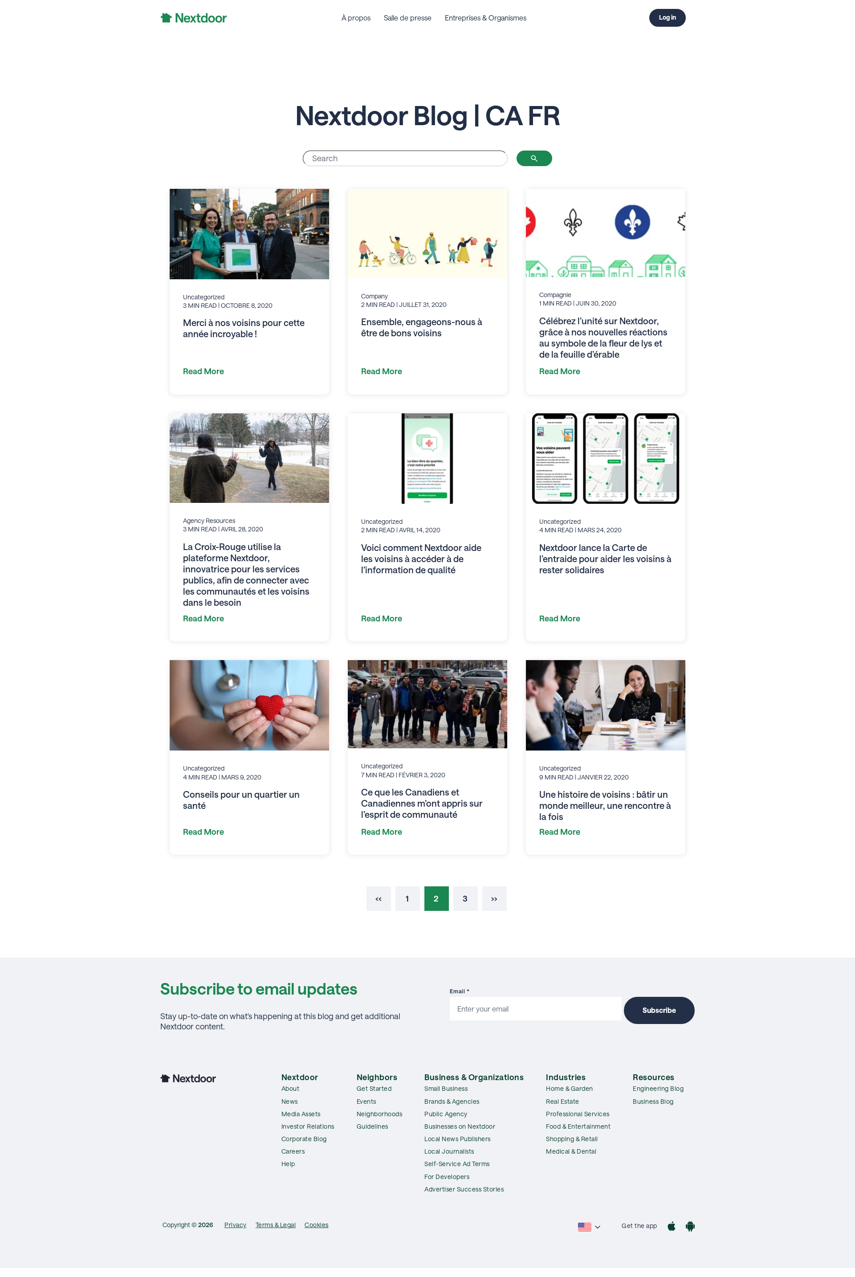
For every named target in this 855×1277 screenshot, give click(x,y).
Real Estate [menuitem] (562, 1101)
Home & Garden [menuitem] (569, 1088)
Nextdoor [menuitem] (299, 1077)
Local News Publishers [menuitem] (457, 1138)
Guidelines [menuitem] (372, 1126)
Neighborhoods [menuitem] (380, 1114)
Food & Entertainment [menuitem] (578, 1126)
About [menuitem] (290, 1088)
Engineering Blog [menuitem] (658, 1088)
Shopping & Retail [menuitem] (572, 1138)
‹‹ (378, 898)
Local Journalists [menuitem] (449, 1151)
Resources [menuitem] (654, 1077)
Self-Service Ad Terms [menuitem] (457, 1163)
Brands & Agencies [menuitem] (452, 1101)
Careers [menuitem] (293, 1151)
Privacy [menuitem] (235, 1224)
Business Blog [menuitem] (653, 1101)
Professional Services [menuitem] (578, 1114)
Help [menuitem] (288, 1163)
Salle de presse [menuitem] (408, 17)
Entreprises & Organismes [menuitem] (485, 17)
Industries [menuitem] (566, 1077)
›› (494, 898)
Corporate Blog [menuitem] (304, 1138)
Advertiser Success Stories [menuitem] (464, 1189)
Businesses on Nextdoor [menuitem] (459, 1126)
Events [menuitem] (366, 1101)
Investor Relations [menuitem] (307, 1126)
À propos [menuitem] (356, 17)
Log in (667, 17)
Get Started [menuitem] (374, 1088)
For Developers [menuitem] (446, 1176)
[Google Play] (690, 1227)
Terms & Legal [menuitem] (276, 1224)
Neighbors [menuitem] (377, 1077)
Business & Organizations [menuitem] (474, 1077)
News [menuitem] (289, 1101)
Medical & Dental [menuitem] (571, 1151)
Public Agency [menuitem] (446, 1114)
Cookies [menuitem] (317, 1224)
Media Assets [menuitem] (301, 1114)
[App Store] (671, 1227)
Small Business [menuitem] (446, 1088)
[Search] (534, 158)
